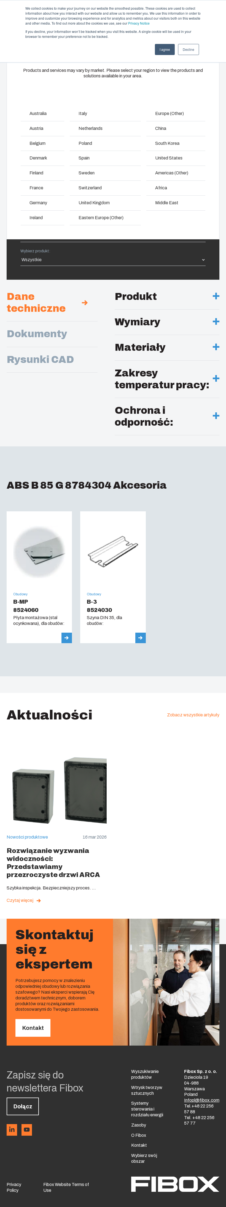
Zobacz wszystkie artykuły (193, 715)
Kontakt (33, 1028)
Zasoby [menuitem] (138, 1125)
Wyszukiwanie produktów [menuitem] (145, 1074)
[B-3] (113, 577)
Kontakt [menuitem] (139, 1145)
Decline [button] (188, 49)
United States (168, 158)
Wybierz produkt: (35, 251)
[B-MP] (39, 577)
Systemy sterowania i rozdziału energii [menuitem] (147, 1109)
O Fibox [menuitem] (138, 1135)
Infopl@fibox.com (201, 1100)
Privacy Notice (139, 23)
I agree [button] (165, 49)
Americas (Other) (171, 173)
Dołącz (22, 1106)
